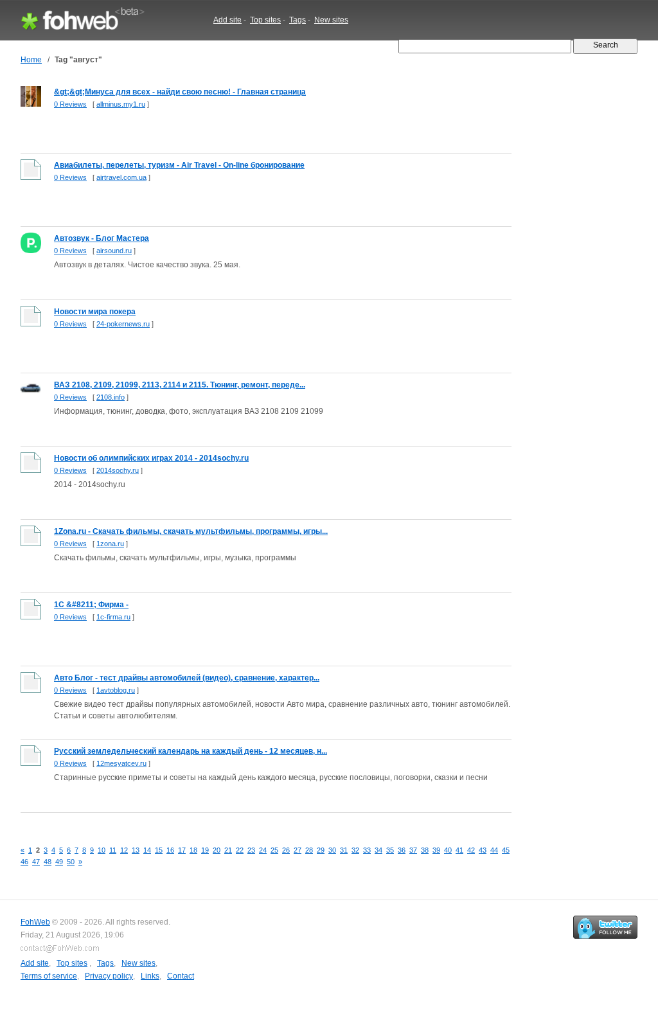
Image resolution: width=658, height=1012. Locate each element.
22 (240, 850)
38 (425, 850)
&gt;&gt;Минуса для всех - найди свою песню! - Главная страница (180, 91)
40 (448, 850)
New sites (331, 19)
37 (413, 850)
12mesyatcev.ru (121, 763)
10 (101, 850)
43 (482, 850)
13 (135, 850)
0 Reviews (70, 104)
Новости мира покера (95, 311)
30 (332, 850)
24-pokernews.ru (123, 324)
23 (251, 850)
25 (274, 850)
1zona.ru (110, 543)
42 (471, 850)
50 (71, 862)
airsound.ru (114, 250)
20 (216, 850)
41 (459, 850)
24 (263, 850)
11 (112, 850)
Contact (180, 976)
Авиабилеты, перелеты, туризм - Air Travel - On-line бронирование (179, 165)
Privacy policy (109, 976)
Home (31, 59)
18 (193, 850)
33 (367, 850)
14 (147, 850)
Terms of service (49, 976)
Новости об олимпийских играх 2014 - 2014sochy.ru (151, 458)
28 (309, 850)
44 (494, 850)
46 (24, 862)
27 (297, 850)
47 (36, 862)
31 (344, 850)
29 (321, 850)
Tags (297, 19)
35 (390, 850)
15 (159, 850)
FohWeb (35, 922)
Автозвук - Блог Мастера (101, 238)
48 (47, 862)
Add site (227, 19)
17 (182, 850)
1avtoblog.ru (115, 690)
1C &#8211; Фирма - (91, 604)
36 (401, 850)
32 (355, 850)
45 (506, 850)
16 (170, 850)
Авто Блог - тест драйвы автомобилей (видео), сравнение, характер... (186, 677)
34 (378, 850)
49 (59, 862)
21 (228, 850)
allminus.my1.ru (120, 104)
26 (286, 850)
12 (124, 850)
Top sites (265, 19)
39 (436, 850)
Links (150, 976)
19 (205, 850)
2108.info (110, 397)
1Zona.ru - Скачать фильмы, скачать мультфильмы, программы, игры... (191, 531)
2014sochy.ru (117, 470)
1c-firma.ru (113, 617)
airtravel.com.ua (121, 177)
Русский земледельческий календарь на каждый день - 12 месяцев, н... (190, 751)
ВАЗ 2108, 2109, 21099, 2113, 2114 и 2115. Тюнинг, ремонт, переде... (179, 384)
